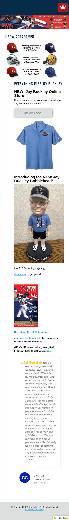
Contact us (20, 274)
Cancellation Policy (34, 509)
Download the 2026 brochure (31, 332)
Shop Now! (33, 112)
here (49, 350)
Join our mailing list (26, 338)
